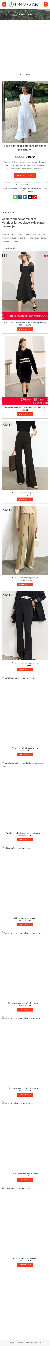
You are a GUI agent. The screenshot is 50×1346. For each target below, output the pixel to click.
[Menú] (4, 4)
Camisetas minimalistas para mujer (25, 1173)
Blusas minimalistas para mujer (25, 1258)
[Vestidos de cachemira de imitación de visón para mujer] (25, 370)
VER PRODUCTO (25, 175)
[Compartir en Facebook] (20, 197)
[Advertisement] (25, 46)
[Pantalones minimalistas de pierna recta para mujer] (25, 795)
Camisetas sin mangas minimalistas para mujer (25, 1003)
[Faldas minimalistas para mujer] (25, 880)
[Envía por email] (30, 197)
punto (33, 189)
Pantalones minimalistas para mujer (25, 493)
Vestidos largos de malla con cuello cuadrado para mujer (25, 323)
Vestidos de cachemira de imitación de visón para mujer (25, 408)
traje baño (38, 189)
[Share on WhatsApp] (15, 197)
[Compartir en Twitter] (25, 197)
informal (21, 189)
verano (19, 191)
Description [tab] (8, 212)
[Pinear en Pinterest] (34, 197)
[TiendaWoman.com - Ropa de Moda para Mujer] (24, 4)
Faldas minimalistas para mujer (25, 918)
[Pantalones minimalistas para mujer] (25, 455)
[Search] (46, 4)
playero (27, 189)
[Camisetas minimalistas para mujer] (25, 1136)
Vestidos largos (27, 191)
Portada (21, 14)
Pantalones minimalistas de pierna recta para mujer (25, 833)
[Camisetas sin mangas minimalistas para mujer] (25, 966)
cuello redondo (11, 189)
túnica (45, 189)
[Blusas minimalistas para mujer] (25, 1221)
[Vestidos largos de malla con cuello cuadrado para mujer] (25, 285)
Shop (30, 14)
